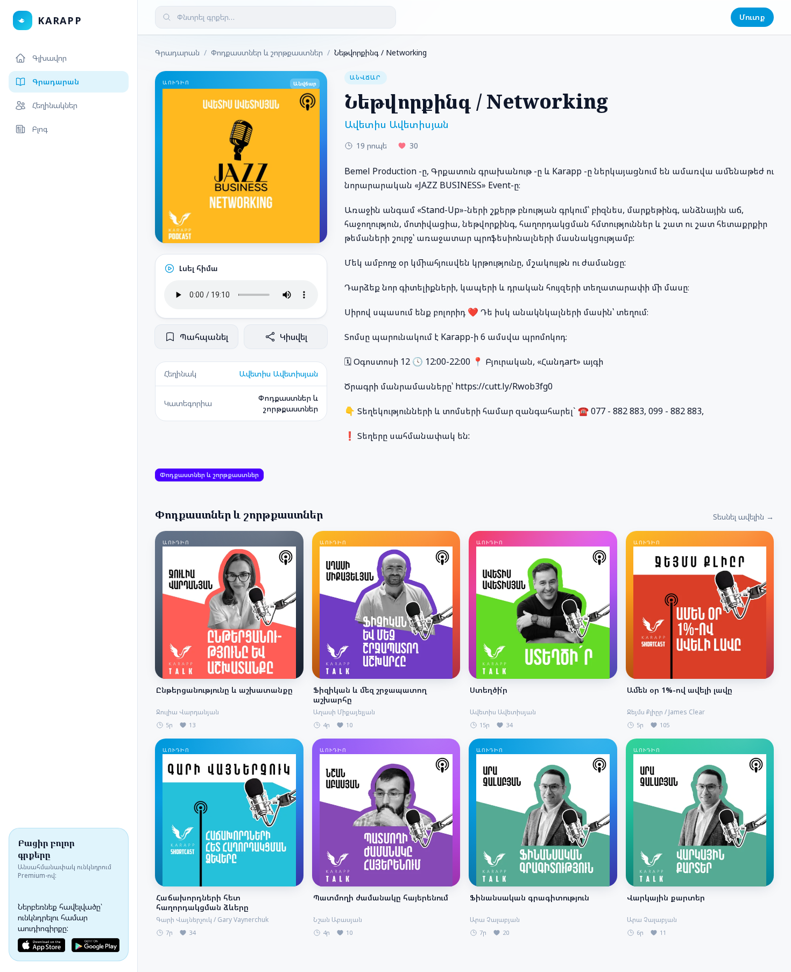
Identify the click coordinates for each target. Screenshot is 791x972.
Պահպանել (204, 337)
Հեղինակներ (54, 105)
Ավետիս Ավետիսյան (278, 373)
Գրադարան (55, 81)
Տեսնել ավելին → (743, 517)
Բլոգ (40, 129)
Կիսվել (293, 337)
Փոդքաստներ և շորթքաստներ (267, 52)
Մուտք (752, 17)
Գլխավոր (49, 58)
